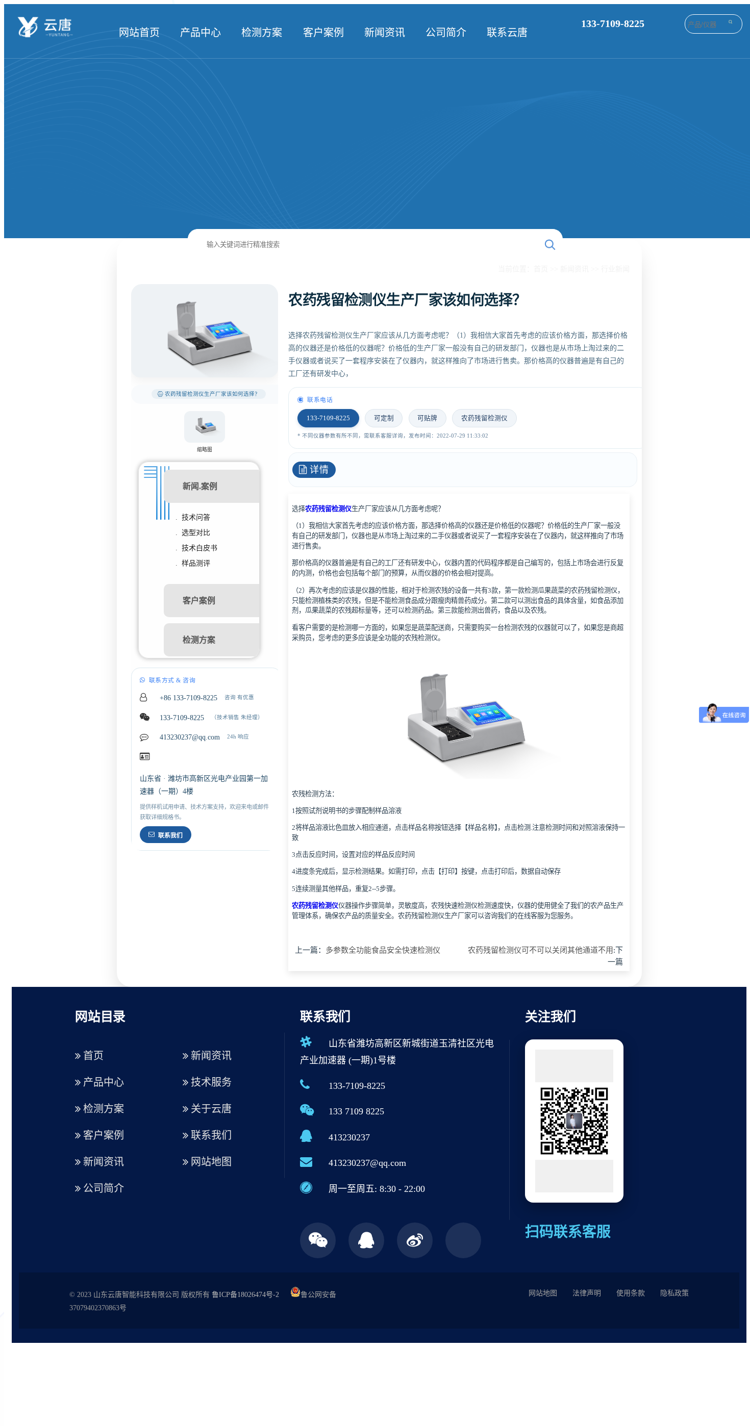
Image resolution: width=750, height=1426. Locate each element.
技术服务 (210, 1082)
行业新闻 (615, 269)
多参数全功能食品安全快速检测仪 (383, 950)
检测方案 (261, 32)
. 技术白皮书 (196, 548)
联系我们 (170, 835)
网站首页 (139, 32)
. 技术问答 (193, 517)
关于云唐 (210, 1108)
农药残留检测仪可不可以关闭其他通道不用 (540, 950)
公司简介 (446, 32)
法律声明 (586, 1293)
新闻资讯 (384, 32)
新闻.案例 (200, 486)
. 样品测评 (193, 563)
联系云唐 (507, 32)
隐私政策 (674, 1293)
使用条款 (630, 1293)
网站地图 (210, 1161)
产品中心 (200, 32)
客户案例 (323, 32)
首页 (541, 269)
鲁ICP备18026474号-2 (245, 1294)
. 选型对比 (193, 533)
